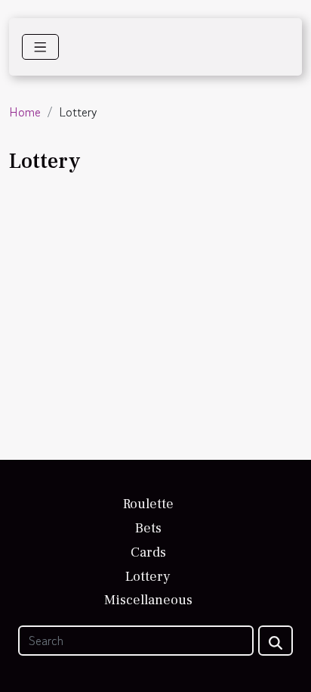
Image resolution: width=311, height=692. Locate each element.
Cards (148, 552)
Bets (148, 528)
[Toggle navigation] (40, 47)
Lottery (148, 576)
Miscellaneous (148, 600)
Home (25, 112)
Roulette (148, 504)
